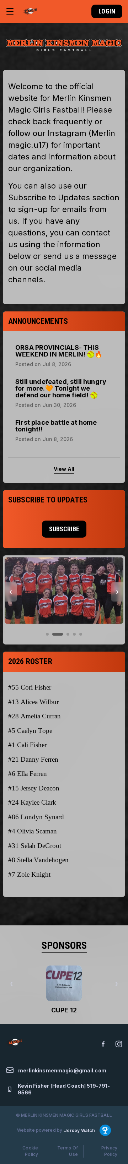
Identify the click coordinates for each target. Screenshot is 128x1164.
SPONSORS (64, 945)
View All (64, 469)
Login (106, 11)
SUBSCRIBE (64, 529)
